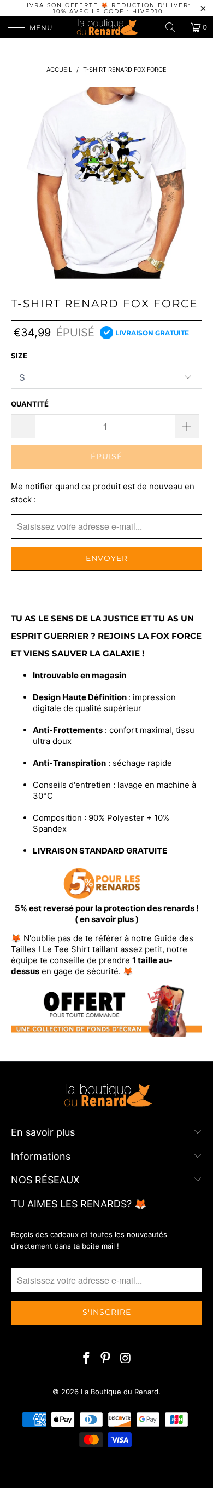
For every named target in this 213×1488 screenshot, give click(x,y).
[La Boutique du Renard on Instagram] (125, 1359)
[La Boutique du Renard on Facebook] (86, 1359)
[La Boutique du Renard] (107, 27)
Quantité (30, 403)
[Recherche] (174, 27)
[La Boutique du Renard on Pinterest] (106, 1359)
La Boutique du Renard (119, 1391)
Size (19, 355)
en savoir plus (107, 919)
